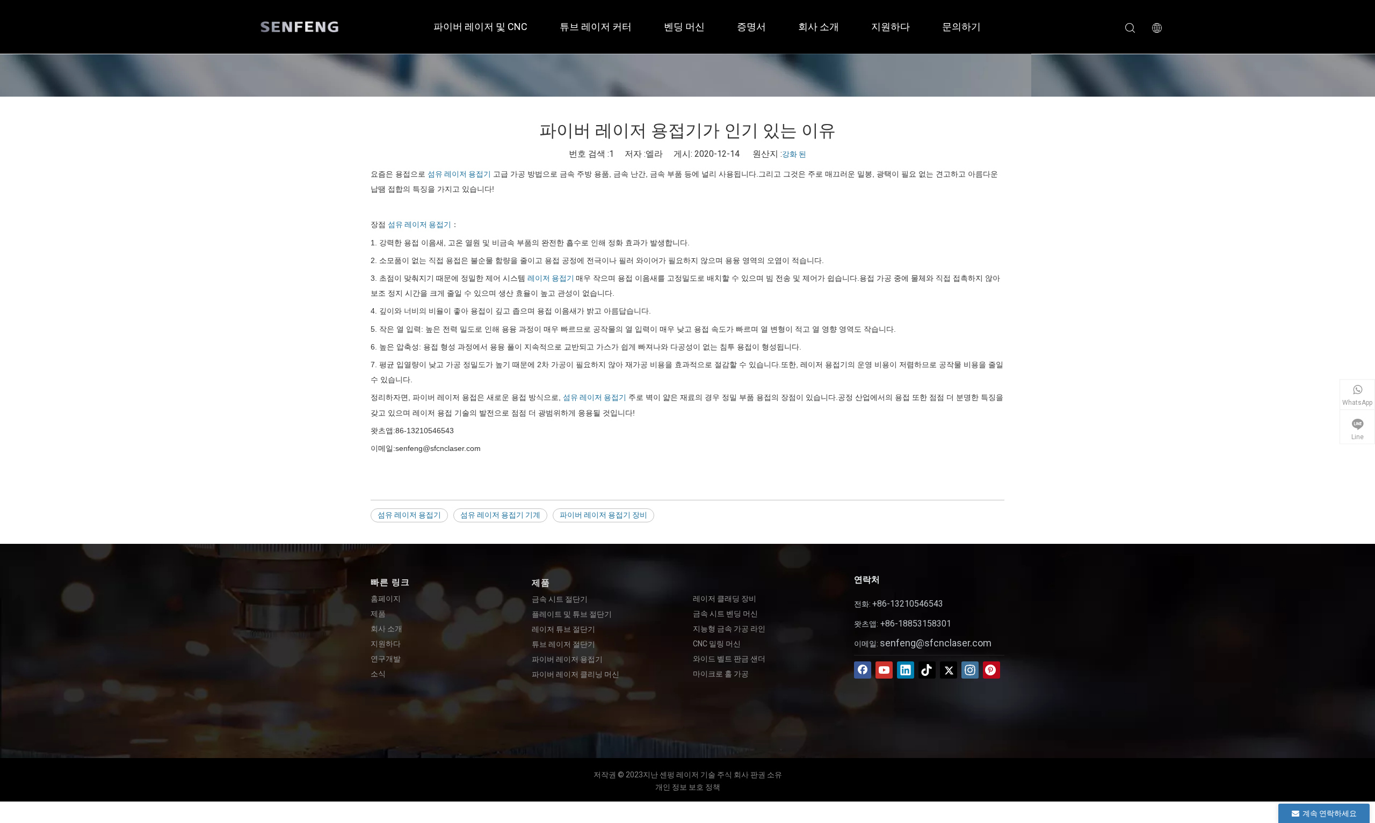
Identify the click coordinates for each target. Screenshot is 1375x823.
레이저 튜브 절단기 (563, 629)
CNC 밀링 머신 (717, 643)
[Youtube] (884, 670)
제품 (378, 613)
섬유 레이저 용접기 (459, 174)
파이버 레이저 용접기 (567, 659)
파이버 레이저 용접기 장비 (603, 515)
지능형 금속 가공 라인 (729, 628)
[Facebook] (862, 670)
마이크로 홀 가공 (721, 673)
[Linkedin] (905, 670)
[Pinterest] (991, 670)
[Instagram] (970, 670)
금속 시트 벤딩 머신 (725, 613)
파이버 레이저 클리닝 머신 (575, 674)
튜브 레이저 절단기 (563, 644)
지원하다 (890, 26)
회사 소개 (818, 26)
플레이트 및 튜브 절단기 (572, 614)
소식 (378, 673)
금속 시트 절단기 (560, 599)
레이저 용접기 (551, 278)
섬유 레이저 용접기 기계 (500, 515)
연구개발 (386, 658)
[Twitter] (948, 670)
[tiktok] (927, 670)
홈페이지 (386, 598)
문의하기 (961, 26)
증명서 (751, 26)
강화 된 (794, 154)
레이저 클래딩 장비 (724, 598)
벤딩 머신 (684, 26)
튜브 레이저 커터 (596, 26)
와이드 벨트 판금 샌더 (729, 658)
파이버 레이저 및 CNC (480, 26)
